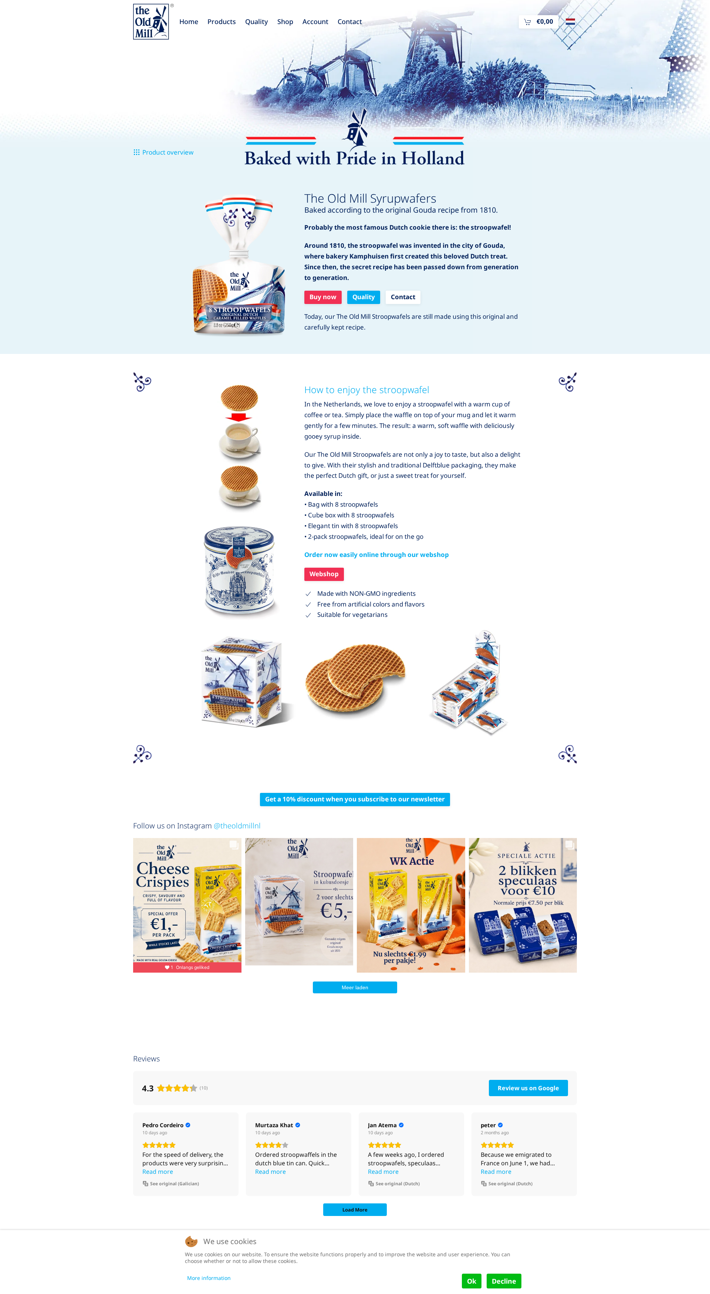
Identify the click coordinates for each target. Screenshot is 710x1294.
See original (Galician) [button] (174, 1183)
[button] (538, 21)
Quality (256, 21)
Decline (504, 1281)
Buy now (323, 297)
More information (209, 1277)
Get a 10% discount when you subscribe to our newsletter (355, 799)
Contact (350, 21)
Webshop (324, 574)
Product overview (167, 152)
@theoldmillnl (237, 826)
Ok (471, 1281)
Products (221, 21)
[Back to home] (153, 22)
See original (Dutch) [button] (398, 1183)
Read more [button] (157, 1172)
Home (188, 21)
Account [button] (315, 21)
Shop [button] (285, 21)
